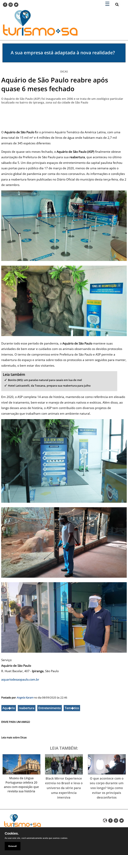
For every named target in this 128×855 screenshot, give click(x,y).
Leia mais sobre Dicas (14, 737)
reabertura (26, 708)
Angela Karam (25, 697)
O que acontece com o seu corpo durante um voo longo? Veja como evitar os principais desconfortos (106, 788)
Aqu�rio (8, 708)
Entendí (12, 846)
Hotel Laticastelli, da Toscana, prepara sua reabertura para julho (49, 385)
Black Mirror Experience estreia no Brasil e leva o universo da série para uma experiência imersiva (64, 788)
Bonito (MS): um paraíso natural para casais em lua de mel (45, 380)
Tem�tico (72, 708)
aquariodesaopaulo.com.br (20, 679)
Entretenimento (49, 708)
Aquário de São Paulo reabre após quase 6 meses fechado (54, 84)
